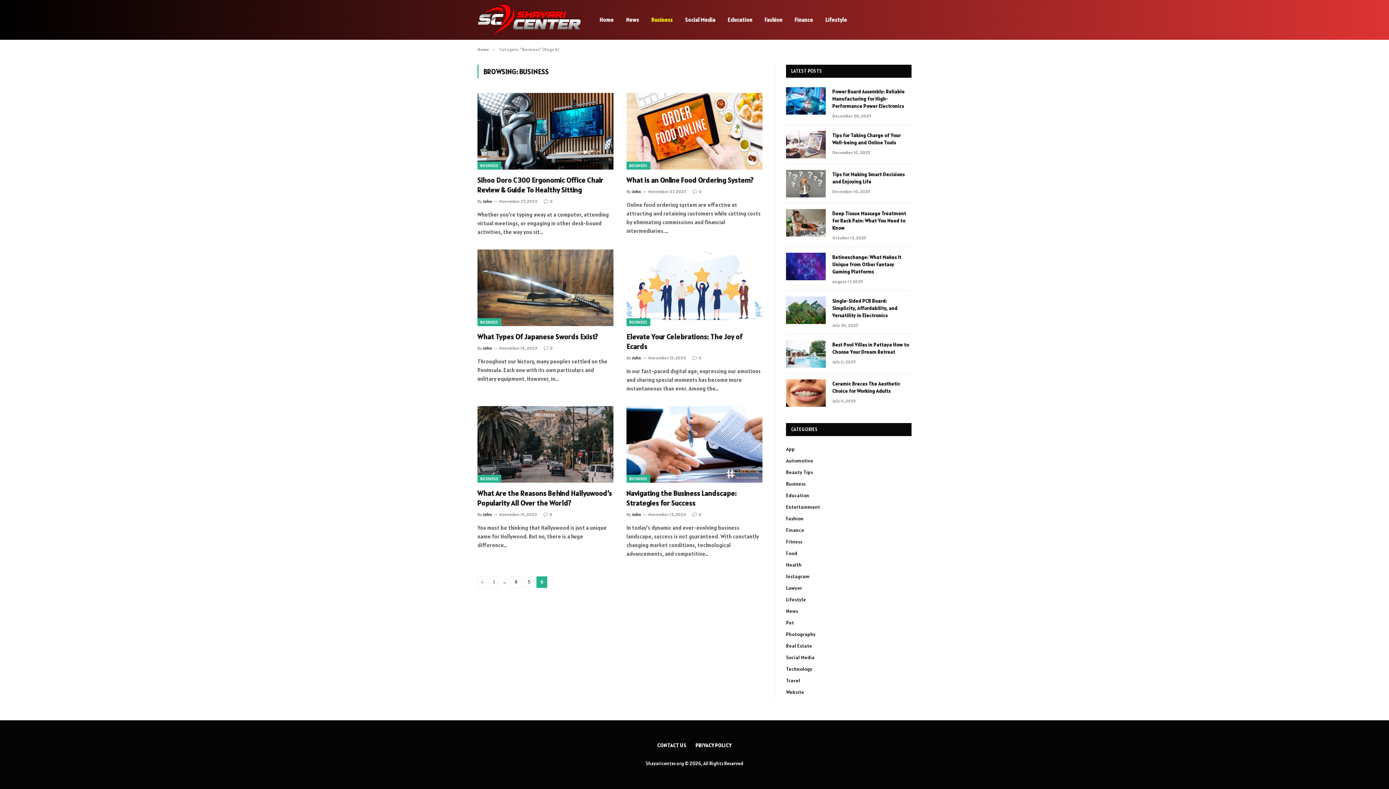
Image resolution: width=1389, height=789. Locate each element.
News (632, 19)
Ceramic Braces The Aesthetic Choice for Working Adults (866, 387)
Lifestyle (836, 19)
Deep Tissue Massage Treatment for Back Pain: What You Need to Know (869, 220)
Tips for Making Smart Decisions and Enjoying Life (868, 178)
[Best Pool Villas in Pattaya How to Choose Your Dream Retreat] (806, 354)
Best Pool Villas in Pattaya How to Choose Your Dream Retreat (870, 348)
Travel (793, 680)
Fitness (794, 541)
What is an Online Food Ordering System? (689, 180)
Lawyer (794, 588)
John (487, 201)
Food (791, 553)
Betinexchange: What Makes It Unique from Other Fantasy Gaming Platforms (866, 264)
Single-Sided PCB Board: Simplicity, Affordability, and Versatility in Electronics (864, 308)
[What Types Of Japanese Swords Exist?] (545, 288)
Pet (790, 622)
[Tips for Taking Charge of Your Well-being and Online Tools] (806, 144)
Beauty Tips (799, 472)
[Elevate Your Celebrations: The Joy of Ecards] (694, 288)
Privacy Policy (714, 745)
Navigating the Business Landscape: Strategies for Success (681, 498)
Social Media (700, 19)
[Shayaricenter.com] (529, 20)
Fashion (773, 19)
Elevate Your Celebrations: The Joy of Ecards (684, 341)
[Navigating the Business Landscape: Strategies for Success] (694, 444)
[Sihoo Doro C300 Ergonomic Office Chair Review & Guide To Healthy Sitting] (545, 131)
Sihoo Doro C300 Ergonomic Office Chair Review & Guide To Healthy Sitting (540, 185)
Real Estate (799, 646)
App (790, 449)
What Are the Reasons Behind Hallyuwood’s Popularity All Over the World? (544, 498)
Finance (804, 19)
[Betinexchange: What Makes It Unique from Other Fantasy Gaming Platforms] (806, 266)
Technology (799, 669)
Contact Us (672, 745)
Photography (801, 634)
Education (740, 19)
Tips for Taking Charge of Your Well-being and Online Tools (866, 139)
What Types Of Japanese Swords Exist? (537, 336)
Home (607, 19)
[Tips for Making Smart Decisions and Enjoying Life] (806, 183)
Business (662, 19)
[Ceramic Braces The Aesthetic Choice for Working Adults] (806, 393)
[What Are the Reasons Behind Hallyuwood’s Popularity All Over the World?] (545, 444)
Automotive (799, 460)
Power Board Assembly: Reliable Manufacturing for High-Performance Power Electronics (868, 98)
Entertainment (803, 507)
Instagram (798, 576)
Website (795, 692)
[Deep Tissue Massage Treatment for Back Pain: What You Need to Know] (806, 222)
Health (794, 565)
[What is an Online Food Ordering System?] (694, 131)
